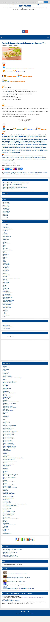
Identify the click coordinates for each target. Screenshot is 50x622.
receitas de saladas (34, 172)
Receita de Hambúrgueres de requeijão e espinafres (15, 187)
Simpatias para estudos (8, 514)
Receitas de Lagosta (13, 136)
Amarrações (20, 157)
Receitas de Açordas (24, 136)
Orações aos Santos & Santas (9, 461)
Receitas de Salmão (21, 150)
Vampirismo (6, 529)
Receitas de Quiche (12, 144)
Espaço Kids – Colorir (8, 406)
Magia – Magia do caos (8, 434)
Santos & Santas (7, 486)
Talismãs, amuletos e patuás (9, 524)
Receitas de (41, 139)
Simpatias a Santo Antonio (9, 493)
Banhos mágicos (7, 236)
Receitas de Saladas (11, 76)
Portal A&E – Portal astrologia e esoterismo (25, 4)
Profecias (5, 471)
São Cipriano (6, 288)
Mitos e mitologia (7, 450)
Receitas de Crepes (31, 147)
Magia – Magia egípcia (8, 437)
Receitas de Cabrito (7, 149)
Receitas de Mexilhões (26, 149)
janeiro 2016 (6, 205)
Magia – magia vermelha (8, 444)
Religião (5, 480)
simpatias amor (6, 291)
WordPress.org (6, 328)
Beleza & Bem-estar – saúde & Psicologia (12, 378)
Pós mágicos (6, 282)
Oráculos (5, 462)
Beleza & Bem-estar (7, 376)
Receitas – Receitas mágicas (9, 477)
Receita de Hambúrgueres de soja (11, 188)
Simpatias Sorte (6, 517)
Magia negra (6, 270)
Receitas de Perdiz (6, 152)
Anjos (12, 156)
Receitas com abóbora (13, 142)
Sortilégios (5, 521)
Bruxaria (5, 387)
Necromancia (6, 452)
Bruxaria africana (7, 388)
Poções (5, 279)
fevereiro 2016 (6, 203)
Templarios (5, 526)
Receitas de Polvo (22, 138)
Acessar (5, 324)
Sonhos (5, 309)
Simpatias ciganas (28, 157)
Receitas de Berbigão (38, 149)
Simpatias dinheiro (7, 295)
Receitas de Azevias (24, 139)
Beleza (4, 238)
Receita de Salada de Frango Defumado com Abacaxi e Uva (16, 172)
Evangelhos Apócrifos (8, 410)
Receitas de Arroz (18, 141)
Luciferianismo (6, 422)
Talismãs (5, 313)
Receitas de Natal (27, 141)
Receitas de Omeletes (27, 146)
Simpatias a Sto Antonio (7, 160)
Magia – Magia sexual (8, 443)
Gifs (4, 251)
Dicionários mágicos (7, 395)
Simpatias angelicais (41, 159)
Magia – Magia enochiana (9, 438)
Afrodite (5, 226)
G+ (28, 611)
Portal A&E (5, 280)
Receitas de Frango (27, 76)
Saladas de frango (36, 173)
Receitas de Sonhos (13, 139)
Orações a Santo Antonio (9, 459)
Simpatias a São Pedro (8, 498)
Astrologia (5, 373)
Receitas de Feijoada (38, 146)
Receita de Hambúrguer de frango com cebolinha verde (16, 182)
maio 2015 (5, 217)
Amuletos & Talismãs (7, 159)
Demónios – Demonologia (9, 392)
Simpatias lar (6, 298)
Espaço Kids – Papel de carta (9, 407)
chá (8, 91)
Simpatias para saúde (8, 515)
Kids (4, 258)
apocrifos (5, 233)
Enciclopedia (6, 398)
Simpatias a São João (8, 495)
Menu (2, 37)
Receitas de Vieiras (27, 134)
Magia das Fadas (34, 156)
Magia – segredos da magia (9, 446)
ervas (4, 245)
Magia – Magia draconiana (9, 435)
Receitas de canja (23, 142)
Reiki (4, 478)
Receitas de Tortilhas (22, 144)
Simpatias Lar (6, 509)
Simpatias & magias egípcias (39, 157)
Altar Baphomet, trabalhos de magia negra (12, 549)
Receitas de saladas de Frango (17, 81)
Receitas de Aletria (33, 139)
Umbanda (5, 527)
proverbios (5, 283)
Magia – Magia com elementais (10, 431)
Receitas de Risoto (18, 134)
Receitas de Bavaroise (20, 147)
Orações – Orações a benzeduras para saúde (13, 458)
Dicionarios (5, 242)
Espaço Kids (6, 404)
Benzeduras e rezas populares (10, 381)
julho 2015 (5, 214)
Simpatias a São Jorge (8, 496)
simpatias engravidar (8, 297)
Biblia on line (6, 384)
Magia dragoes (6, 264)
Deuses (5, 394)
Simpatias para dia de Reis (9, 511)
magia (4, 261)
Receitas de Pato (17, 149)
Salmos (5, 286)
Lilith (4, 260)
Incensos (5, 257)
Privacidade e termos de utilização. (11, 600)
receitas (15, 45)
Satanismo (5, 489)
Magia (4, 424)
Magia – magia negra (8, 441)
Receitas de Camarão (35, 136)
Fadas (4, 246)
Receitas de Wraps (11, 150)
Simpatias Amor (13, 157)
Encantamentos (5, 157)
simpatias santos (7, 304)
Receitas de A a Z (20, 71)
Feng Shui (5, 412)
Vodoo (4, 530)
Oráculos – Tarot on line (8, 464)
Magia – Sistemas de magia (9, 447)
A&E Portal (5, 224)
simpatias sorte (6, 306)
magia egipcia (6, 266)
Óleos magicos (6, 275)
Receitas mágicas (36, 141)
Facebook (23, 611)
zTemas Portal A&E (7, 533)
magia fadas (6, 267)
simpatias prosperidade (8, 300)
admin (10, 45)
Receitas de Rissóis (42, 144)
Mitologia (5, 273)
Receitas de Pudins (32, 138)
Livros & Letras (6, 421)
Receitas (7, 71)
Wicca (4, 316)
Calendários (6, 391)
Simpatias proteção (7, 301)
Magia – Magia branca (8, 428)
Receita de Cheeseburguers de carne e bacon (13, 185)
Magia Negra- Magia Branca (9, 555)
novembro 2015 (6, 208)
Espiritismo (5, 409)
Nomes (5, 453)
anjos (4, 232)
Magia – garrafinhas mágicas (9, 425)
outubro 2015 (6, 209)
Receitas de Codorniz (41, 147)
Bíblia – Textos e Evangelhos (9, 382)
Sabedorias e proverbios (8, 481)
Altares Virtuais (6, 367)
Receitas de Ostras (37, 134)
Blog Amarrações (7, 553)
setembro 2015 (6, 211)
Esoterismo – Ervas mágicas (9, 403)
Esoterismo (5, 400)
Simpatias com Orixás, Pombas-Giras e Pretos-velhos (15, 504)
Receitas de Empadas (7, 146)
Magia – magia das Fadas (9, 432)
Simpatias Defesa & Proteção (9, 505)
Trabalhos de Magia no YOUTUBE (10, 556)
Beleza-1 (5, 379)
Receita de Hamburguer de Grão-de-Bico (12, 184)
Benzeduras (6, 239)
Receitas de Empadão (31, 150)
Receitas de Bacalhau (12, 138)
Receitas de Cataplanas (34, 142)
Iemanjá (5, 255)
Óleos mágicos (6, 455)
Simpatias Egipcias (7, 508)
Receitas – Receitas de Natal (9, 475)
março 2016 (6, 202)
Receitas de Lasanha (42, 150)
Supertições (6, 523)
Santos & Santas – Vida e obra (10, 487)
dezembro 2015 (6, 206)
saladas (29, 173)
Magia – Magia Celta (7, 430)
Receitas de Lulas (17, 146)
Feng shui (5, 248)
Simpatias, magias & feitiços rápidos (23, 156)
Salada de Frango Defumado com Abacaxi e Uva (17, 173)
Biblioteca (5, 385)
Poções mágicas (7, 465)
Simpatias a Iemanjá (16, 159)
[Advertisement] (25, 20)
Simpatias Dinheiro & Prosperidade (29, 159)
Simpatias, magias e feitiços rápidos (11, 518)
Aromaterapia (6, 372)
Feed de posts (6, 325)
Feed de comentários (8, 327)
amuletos (5, 230)
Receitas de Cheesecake (8, 147)
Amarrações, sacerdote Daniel (10, 552)
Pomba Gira (6, 467)
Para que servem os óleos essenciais (11, 278)
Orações (5, 276)
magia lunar (6, 269)
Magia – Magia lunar (7, 440)
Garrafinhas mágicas (7, 249)
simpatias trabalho (7, 307)
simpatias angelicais (7, 292)
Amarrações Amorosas (8, 550)
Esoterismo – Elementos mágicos (10, 401)
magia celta (6, 263)
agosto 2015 (6, 212)
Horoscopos (41, 156)
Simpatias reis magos (8, 303)
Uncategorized (6, 315)
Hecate (5, 252)
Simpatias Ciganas (7, 294)
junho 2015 (5, 215)
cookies (5, 241)
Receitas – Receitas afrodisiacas (10, 474)
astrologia (5, 235)
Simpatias (5, 289)
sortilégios (5, 310)
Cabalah (5, 390)
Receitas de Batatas (33, 144)
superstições (6, 312)
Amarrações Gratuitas (8, 229)
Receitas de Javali (15, 152)
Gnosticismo (6, 415)
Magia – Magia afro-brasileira (9, 427)
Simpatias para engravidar (9, 512)
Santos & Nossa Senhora (8, 484)
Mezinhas (9, 156)
